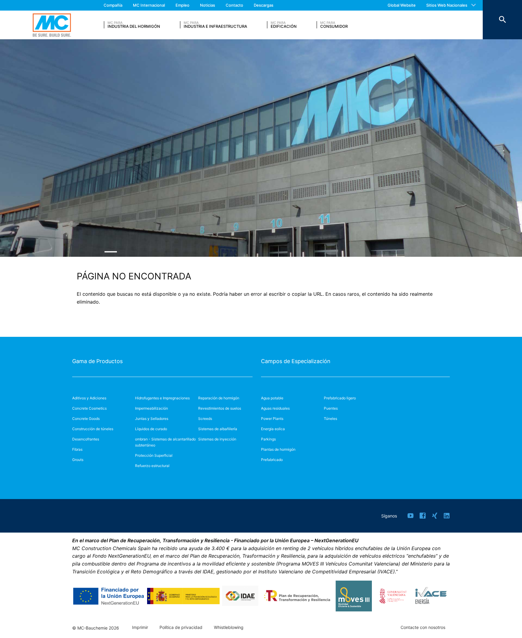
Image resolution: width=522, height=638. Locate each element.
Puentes (331, 408)
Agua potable (272, 398)
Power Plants (272, 418)
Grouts (77, 459)
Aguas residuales (275, 408)
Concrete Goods (86, 418)
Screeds (205, 418)
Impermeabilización (151, 408)
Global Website (402, 5)
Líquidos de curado (151, 429)
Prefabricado (272, 459)
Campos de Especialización (295, 361)
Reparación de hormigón (218, 398)
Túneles (330, 418)
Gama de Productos (97, 361)
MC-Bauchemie (52, 25)
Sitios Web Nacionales (446, 5)
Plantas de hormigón (278, 449)
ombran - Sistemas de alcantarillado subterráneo (165, 442)
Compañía (113, 5)
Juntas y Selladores (151, 418)
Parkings (268, 439)
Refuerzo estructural (152, 465)
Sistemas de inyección (217, 439)
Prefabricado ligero (340, 398)
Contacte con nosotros (423, 627)
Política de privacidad (181, 627)
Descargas (263, 5)
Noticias (207, 5)
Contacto (234, 5)
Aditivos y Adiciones (89, 398)
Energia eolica (273, 429)
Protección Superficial (153, 455)
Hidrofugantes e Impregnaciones (162, 398)
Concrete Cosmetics (89, 408)
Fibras (77, 449)
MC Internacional (149, 5)
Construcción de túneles (92, 429)
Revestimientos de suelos (219, 408)
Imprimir (140, 627)
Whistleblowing (228, 627)
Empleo (182, 5)
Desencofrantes (85, 439)
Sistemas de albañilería (217, 429)
